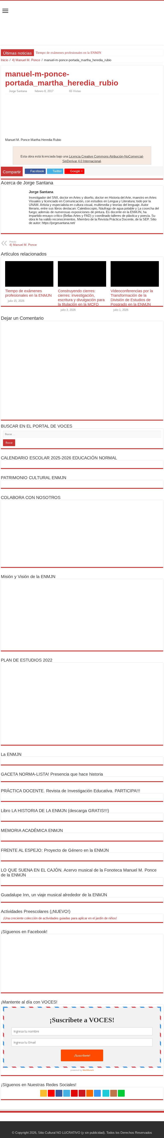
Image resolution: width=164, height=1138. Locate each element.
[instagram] (97, 1093)
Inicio (4, 60)
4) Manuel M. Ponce (26, 60)
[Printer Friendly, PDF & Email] (17, 98)
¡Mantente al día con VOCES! (29, 1002)
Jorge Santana (18, 91)
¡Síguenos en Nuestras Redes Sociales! (38, 1084)
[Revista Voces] (82, 23)
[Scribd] (105, 1093)
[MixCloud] (121, 1093)
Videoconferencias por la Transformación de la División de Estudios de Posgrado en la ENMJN (132, 298)
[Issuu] (113, 1093)
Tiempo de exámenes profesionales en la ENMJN (68, 52)
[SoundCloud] (89, 1093)
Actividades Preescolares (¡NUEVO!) (35, 911)
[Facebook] (59, 1093)
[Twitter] (66, 1093)
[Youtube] (82, 1093)
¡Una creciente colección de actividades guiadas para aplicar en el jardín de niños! (60, 918)
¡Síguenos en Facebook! (24, 931)
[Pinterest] (74, 1093)
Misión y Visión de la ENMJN (28, 576)
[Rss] (43, 1093)
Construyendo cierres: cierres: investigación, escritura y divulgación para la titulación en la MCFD (81, 298)
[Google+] (51, 1093)
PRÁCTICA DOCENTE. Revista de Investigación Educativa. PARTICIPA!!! (70, 790)
